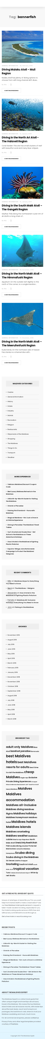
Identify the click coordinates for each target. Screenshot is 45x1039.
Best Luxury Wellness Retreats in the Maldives (21, 939)
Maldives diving (15, 809)
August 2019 (12, 640)
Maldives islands (18, 827)
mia (5, 84)
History (10, 401)
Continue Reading (11, 90)
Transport (11, 453)
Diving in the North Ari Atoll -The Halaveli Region (20, 139)
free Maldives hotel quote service (18, 905)
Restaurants (12, 429)
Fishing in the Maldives (24, 607)
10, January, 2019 (26, 202)
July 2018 (11, 700)
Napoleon (25, 839)
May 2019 (11, 654)
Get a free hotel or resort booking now (17, 916)
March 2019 (12, 663)
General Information (10, 66)
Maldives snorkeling (18, 831)
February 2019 (13, 668)
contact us (35, 1018)
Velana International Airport (20, 873)
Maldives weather (17, 835)
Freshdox (14, 1024)
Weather (11, 457)
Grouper (34, 782)
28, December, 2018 (27, 270)
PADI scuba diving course (17, 846)
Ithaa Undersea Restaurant (15, 784)
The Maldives (13, 443)
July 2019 (11, 644)
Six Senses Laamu (13, 861)
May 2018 (11, 709)
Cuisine (10, 392)
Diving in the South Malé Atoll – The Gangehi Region (22, 207)
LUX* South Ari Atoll (32, 784)
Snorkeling (12, 864)
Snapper (24, 861)
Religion (11, 425)
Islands (10, 415)
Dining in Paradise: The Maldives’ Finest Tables (22, 967)
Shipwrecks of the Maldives (18, 434)
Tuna (8, 873)
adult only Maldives (19, 747)
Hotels (10, 406)
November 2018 (14, 681)
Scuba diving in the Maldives (22, 857)
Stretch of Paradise (15, 506)
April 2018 (11, 714)
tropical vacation (26, 869)
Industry (11, 411)
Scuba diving (24, 853)
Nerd (10, 588)
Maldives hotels (23, 822)
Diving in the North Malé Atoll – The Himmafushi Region (22, 275)
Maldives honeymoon (17, 817)
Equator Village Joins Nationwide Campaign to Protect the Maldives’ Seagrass (20, 551)
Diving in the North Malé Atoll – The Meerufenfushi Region (22, 343)
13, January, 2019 (26, 134)
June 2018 (11, 705)
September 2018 (14, 691)
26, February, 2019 (26, 66)
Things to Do (12, 448)
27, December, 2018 (26, 338)
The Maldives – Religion (24, 588)
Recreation (12, 420)
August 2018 (12, 695)
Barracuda (35, 751)
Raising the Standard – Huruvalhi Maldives (20, 955)
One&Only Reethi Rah (26, 842)
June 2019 (11, 649)
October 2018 (13, 686)
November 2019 (14, 635)
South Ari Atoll (26, 864)
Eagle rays (24, 778)
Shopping (11, 439)
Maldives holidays (25, 813)
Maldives (25, 788)
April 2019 (11, 658)
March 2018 (12, 719)
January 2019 (13, 672)
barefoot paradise (20, 751)
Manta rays (17, 839)
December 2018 (14, 677)
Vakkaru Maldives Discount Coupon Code (20, 934)
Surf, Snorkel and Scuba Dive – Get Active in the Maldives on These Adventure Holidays (20, 534)
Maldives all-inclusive (21, 805)
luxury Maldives (11, 789)
